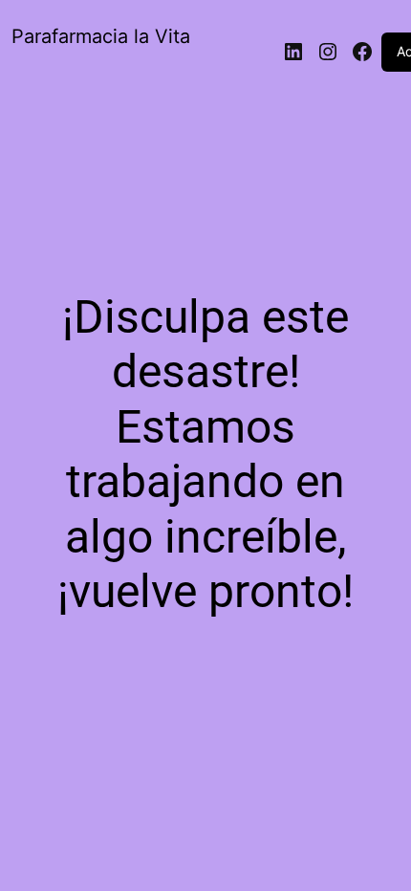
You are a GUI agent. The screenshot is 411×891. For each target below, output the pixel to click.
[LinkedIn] (293, 51)
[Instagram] (327, 51)
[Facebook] (362, 51)
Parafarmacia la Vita (100, 36)
